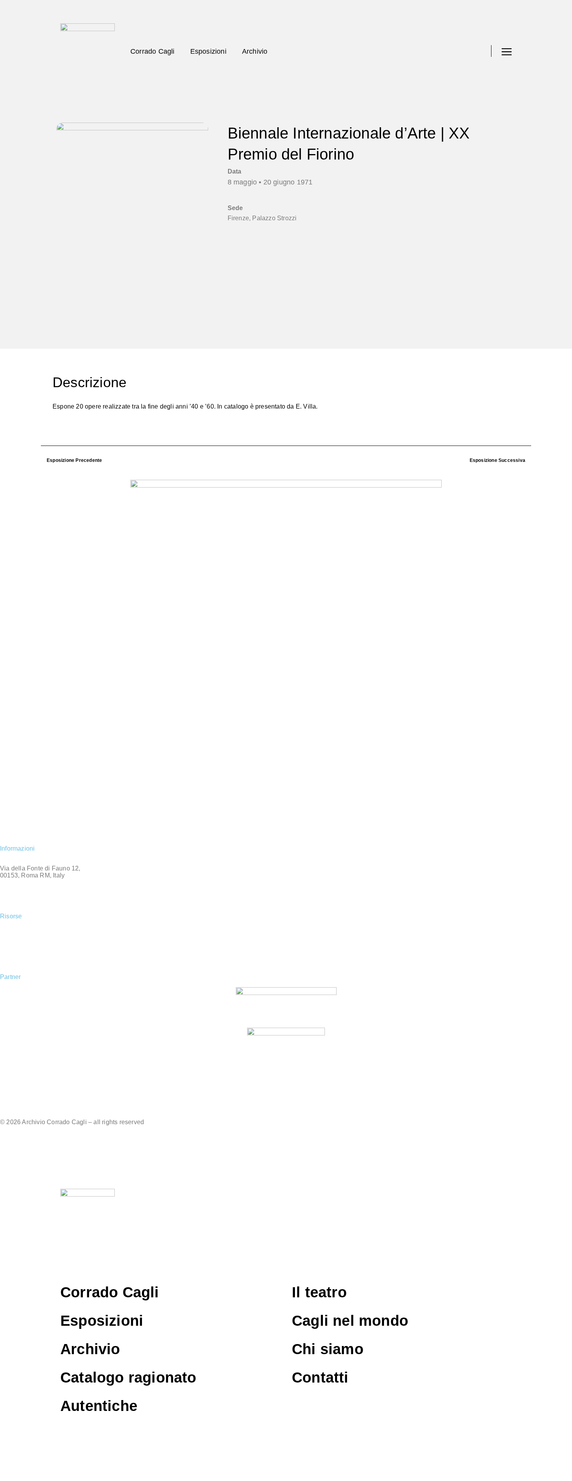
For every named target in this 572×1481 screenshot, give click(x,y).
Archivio (255, 51)
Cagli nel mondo (24, 949)
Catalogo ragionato (128, 1377)
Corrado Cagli (152, 51)
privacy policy (21, 1148)
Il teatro (319, 1292)
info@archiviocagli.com (35, 901)
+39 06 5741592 (23, 888)
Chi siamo (327, 1349)
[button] (477, 51)
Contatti (320, 1377)
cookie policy (20, 1135)
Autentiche (16, 936)
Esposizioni (208, 51)
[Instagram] (30, 827)
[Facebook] (9, 827)
